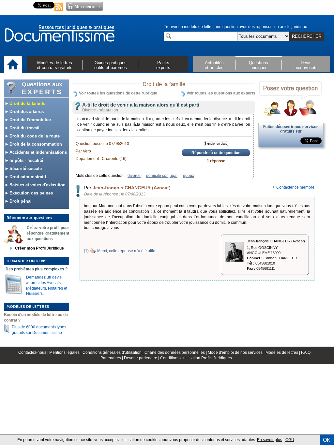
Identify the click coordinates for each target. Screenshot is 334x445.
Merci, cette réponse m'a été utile (126, 251)
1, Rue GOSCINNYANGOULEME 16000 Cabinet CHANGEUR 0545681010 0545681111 (272, 258)
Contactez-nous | (33, 352)
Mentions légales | (66, 352)
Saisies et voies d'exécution (37, 184)
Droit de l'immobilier (29, 119)
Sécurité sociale (25, 168)
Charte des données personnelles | (176, 352)
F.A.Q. (306, 352)
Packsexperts (163, 65)
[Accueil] (13, 65)
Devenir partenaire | (142, 358)
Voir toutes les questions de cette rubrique (118, 93)
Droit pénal (20, 201)
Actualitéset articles (214, 65)
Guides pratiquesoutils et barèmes (110, 65)
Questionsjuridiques (258, 65)
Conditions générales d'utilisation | (113, 352)
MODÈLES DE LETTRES (28, 306)
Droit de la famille (26, 103)
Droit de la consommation (35, 144)
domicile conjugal (161, 175)
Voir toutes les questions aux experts (221, 93)
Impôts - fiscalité (25, 160)
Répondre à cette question (215, 153)
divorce (134, 175)
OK (326, 440)
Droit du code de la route (34, 136)
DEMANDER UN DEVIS (27, 260)
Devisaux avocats (306, 65)
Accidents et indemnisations (37, 152)
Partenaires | (112, 358)
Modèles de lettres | (283, 352)
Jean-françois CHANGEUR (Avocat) (132, 187)
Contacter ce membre (295, 187)
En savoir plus (269, 440)
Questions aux (42, 88)
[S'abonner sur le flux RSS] (59, 12)
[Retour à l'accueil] (59, 33)
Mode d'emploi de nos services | (237, 352)
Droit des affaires (26, 111)
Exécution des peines (30, 193)
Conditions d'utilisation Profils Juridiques (196, 358)
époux (188, 175)
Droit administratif (27, 176)
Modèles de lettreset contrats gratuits (54, 65)
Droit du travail (23, 127)
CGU (289, 440)
